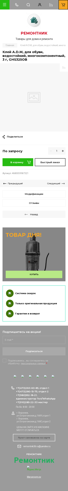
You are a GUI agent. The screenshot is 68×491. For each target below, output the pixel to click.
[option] (34, 97)
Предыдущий (15, 183)
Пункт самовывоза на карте (34, 437)
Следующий (53, 183)
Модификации (34, 193)
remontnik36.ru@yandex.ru (36, 446)
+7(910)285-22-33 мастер (32, 402)
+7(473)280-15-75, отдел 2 (32, 391)
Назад (34, 214)
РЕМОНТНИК (34, 33)
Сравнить (64, 67)
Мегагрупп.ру (34, 477)
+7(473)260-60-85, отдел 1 (32, 387)
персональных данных (33, 363)
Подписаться (34, 351)
